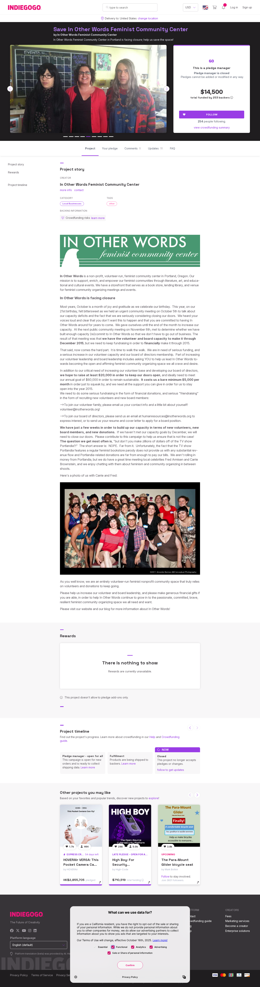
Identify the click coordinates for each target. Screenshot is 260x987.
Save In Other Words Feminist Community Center (120, 29)
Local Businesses (71, 203)
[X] (18, 931)
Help (152, 737)
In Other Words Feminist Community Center (87, 34)
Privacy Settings (66, 975)
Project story (16, 164)
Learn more (88, 767)
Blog (188, 925)
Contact (190, 916)
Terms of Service (42, 975)
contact (79, 190)
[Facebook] (12, 931)
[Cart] (214, 7)
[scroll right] (166, 89)
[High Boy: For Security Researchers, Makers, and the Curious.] (130, 826)
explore (154, 798)
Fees (228, 916)
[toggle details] (102, 884)
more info (66, 190)
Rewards (13, 172)
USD (188, 7)
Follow (211, 114)
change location (148, 18)
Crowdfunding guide (199, 921)
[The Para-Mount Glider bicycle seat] (179, 826)
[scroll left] (10, 89)
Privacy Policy (19, 975)
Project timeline (17, 184)
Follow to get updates (170, 769)
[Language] (205, 8)
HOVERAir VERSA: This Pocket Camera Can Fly (81, 864)
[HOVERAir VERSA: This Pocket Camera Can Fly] (81, 826)
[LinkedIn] (35, 931)
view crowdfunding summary (212, 127)
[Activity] (223, 7)
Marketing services (237, 921)
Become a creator (236, 925)
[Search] (107, 7)
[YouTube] (24, 931)
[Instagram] (29, 931)
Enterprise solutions (237, 930)
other (112, 203)
